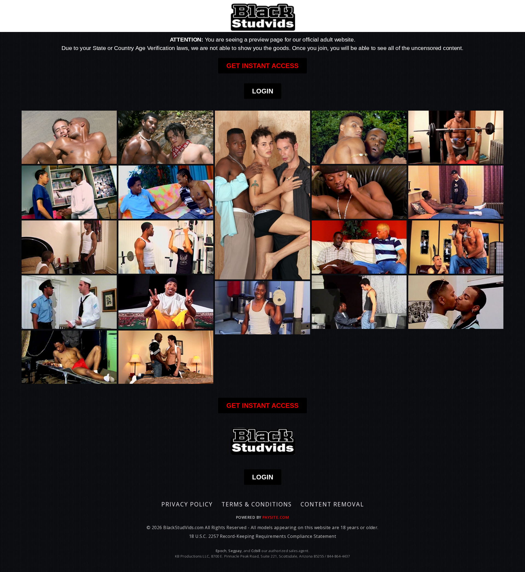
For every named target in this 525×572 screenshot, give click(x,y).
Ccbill (256, 550)
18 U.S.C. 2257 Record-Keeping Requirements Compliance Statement (262, 536)
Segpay (235, 550)
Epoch (221, 550)
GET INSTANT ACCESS (262, 65)
